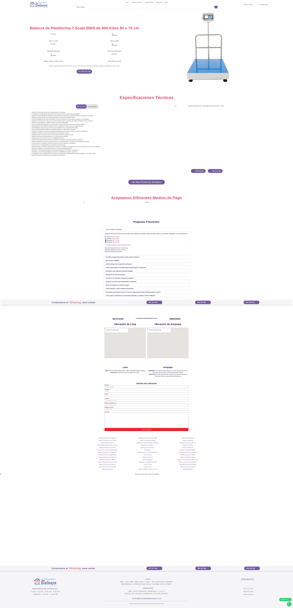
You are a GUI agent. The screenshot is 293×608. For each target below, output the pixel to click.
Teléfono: (107, 389)
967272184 (118, 319)
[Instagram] (241, 584)
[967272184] (118, 314)
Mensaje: (107, 412)
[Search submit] (216, 7)
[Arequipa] (168, 362)
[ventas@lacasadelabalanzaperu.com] (146, 314)
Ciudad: (107, 398)
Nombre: (107, 385)
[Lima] (125, 362)
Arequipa (168, 367)
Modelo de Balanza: (110, 403)
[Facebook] (248, 584)
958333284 (174, 319)
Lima (125, 367)
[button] (155, 48)
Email (106, 394)
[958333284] (175, 314)
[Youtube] (254, 584)
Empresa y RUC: (109, 407)
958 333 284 (115, 238)
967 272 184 (115, 236)
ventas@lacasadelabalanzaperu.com (121, 245)
